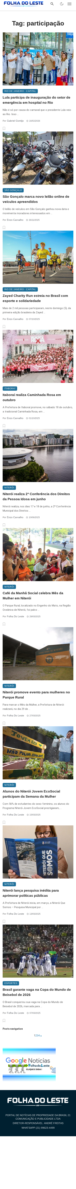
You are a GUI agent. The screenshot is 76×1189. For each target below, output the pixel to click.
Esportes (10, 983)
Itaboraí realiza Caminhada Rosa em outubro (32, 397)
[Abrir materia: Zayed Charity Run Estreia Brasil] (38, 257)
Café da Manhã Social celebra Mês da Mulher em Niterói (33, 595)
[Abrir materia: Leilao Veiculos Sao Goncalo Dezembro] (38, 158)
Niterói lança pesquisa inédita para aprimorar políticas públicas (31, 893)
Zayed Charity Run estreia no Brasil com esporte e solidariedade (35, 298)
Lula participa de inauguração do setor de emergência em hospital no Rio (36, 100)
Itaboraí (9, 388)
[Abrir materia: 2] (41, 1035)
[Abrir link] (29, 1064)
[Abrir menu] (69, 4)
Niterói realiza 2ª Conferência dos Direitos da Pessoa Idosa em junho (36, 496)
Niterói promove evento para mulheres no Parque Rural (36, 694)
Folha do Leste (15, 616)
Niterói (9, 487)
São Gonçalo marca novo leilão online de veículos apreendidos (36, 199)
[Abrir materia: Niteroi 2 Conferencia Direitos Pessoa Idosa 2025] (38, 455)
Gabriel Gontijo (15, 120)
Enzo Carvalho (15, 219)
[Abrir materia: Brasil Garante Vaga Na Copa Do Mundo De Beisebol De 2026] (38, 951)
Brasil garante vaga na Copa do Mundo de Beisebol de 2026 (37, 992)
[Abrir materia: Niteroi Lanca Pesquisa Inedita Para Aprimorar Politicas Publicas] (38, 852)
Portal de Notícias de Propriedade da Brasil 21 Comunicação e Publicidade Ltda (38, 1117)
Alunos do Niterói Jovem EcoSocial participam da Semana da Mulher (31, 793)
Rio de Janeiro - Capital (20, 91)
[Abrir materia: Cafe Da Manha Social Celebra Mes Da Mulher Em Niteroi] (38, 554)
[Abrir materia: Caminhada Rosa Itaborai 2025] (38, 356)
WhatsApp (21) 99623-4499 (38, 1127)
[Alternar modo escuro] (62, 4)
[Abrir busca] (52, 4)
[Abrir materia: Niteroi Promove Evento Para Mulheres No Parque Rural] (38, 653)
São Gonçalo (13, 190)
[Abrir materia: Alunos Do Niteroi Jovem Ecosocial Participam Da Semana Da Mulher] (38, 752)
